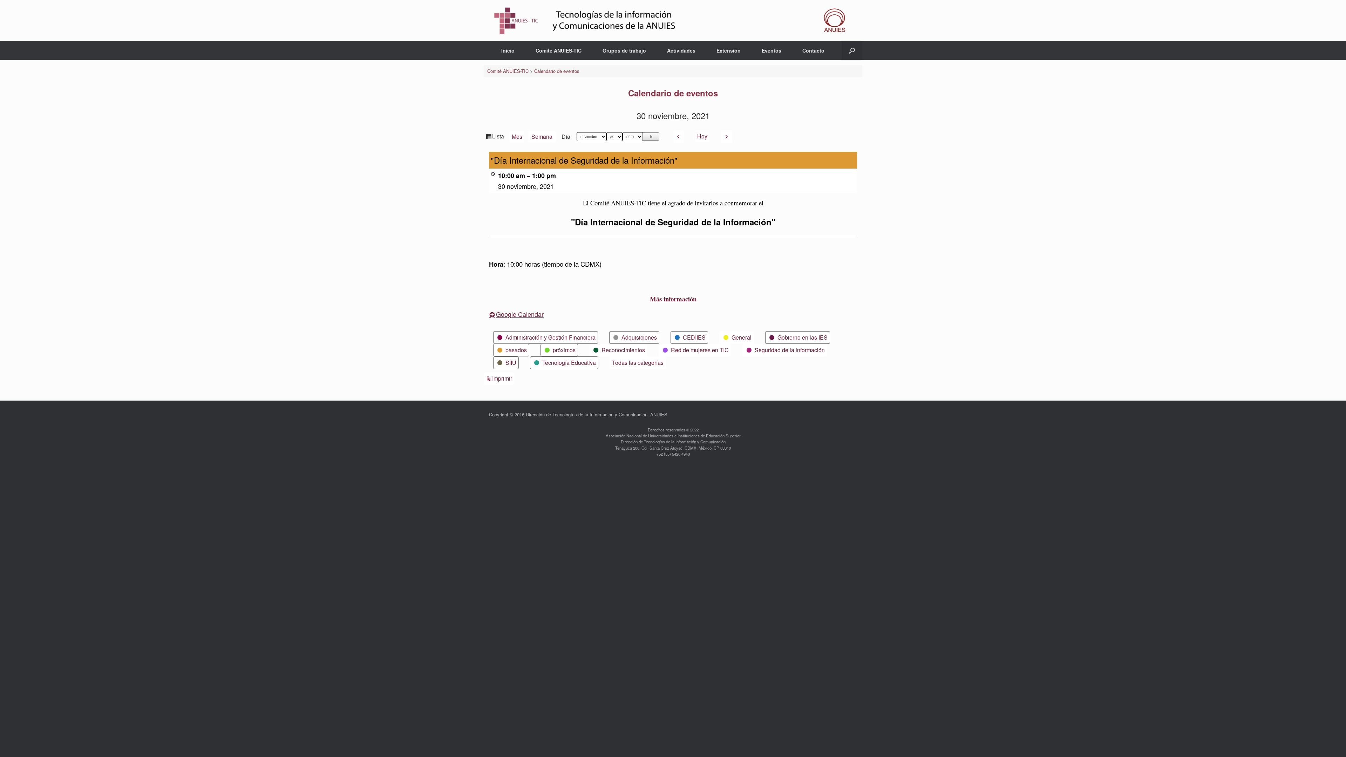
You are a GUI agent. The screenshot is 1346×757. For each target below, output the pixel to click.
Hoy (702, 136)
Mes (517, 136)
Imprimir (503, 378)
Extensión (728, 50)
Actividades (681, 50)
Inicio (508, 50)
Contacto (813, 50)
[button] (852, 50)
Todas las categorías (638, 363)
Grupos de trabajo (624, 50)
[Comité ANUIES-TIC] (673, 20)
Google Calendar (520, 314)
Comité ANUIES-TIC (559, 50)
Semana (541, 136)
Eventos (771, 50)
